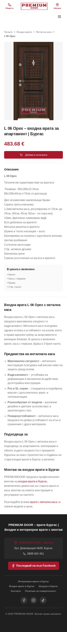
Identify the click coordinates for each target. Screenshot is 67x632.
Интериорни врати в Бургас (33, 581)
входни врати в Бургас (32, 481)
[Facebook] (23, 600)
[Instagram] (33, 600)
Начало (8, 32)
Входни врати (24, 32)
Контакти (16, 591)
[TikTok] (43, 600)
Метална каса (44, 32)
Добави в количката (36, 154)
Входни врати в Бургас (22, 586)
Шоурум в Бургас (48, 586)
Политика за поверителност (40, 591)
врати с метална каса (43, 502)
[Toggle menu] (59, 16)
